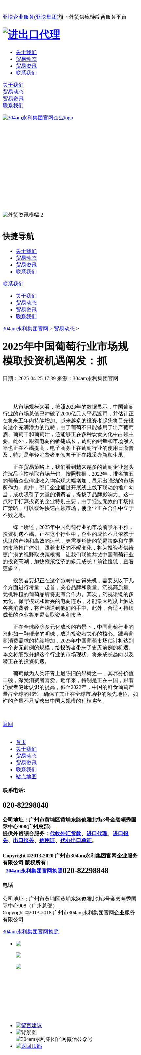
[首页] (38, 117)
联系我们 (26, 73)
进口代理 (97, 833)
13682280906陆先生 (72, 966)
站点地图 (26, 776)
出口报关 (23, 840)
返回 (8, 724)
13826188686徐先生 (72, 943)
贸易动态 (26, 59)
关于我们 (26, 52)
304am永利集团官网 (25, 328)
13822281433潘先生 (72, 955)
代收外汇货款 (65, 833)
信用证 (47, 840)
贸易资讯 (26, 66)
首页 (21, 742)
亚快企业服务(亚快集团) (30, 17)
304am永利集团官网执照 (34, 870)
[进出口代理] (31, 34)
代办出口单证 (76, 840)
